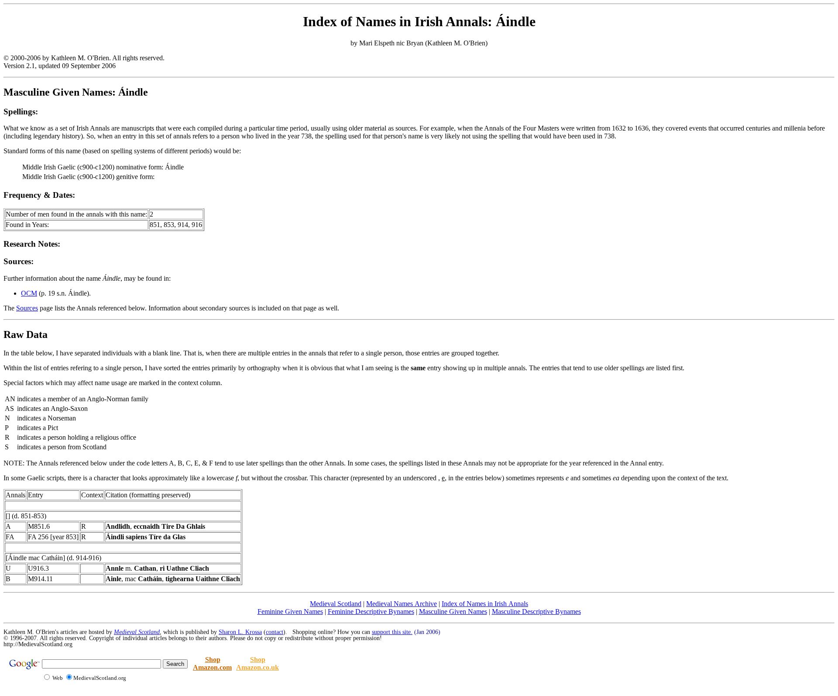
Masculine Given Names (453, 611)
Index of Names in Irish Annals (485, 603)
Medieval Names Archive (401, 603)
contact (274, 632)
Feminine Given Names (290, 611)
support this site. (392, 632)
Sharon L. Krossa (240, 632)
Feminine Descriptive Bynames (371, 611)
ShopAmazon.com (212, 663)
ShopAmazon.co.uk (257, 663)
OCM (29, 293)
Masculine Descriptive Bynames (536, 611)
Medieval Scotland (335, 603)
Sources (27, 308)
